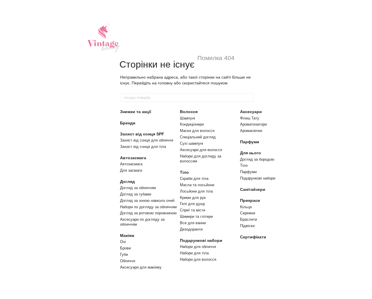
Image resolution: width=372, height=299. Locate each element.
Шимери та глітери (196, 216)
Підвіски (247, 226)
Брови (125, 248)
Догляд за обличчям (138, 188)
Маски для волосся (197, 130)
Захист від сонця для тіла (143, 146)
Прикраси (250, 200)
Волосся (189, 111)
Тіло (184, 172)
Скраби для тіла (194, 178)
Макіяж (127, 235)
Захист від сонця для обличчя (146, 140)
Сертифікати (253, 237)
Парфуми (249, 141)
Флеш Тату (249, 118)
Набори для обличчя (198, 246)
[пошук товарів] (249, 97)
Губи (124, 254)
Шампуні (187, 118)
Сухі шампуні (191, 143)
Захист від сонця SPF (142, 134)
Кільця (246, 207)
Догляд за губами (135, 194)
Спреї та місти (192, 210)
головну (165, 83)
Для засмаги (131, 170)
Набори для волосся (198, 259)
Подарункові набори (201, 240)
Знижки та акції (135, 111)
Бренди (127, 123)
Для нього (250, 153)
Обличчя (127, 261)
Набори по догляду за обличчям (148, 207)
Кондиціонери (192, 124)
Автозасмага (133, 157)
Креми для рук (193, 197)
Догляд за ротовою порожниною (148, 213)
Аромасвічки (251, 130)
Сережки (247, 213)
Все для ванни (193, 223)
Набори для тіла (194, 253)
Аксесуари (251, 111)
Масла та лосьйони (197, 185)
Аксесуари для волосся (201, 150)
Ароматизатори (253, 124)
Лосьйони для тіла (196, 191)
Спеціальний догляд (198, 137)
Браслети (248, 219)
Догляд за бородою (257, 159)
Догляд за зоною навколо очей (147, 200)
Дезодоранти (191, 229)
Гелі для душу (192, 204)
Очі (123, 242)
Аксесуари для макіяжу (141, 267)
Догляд (127, 181)
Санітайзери (252, 189)
